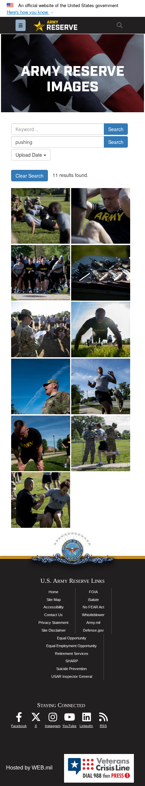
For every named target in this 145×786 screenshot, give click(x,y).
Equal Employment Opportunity (71, 646)
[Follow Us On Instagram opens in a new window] (52, 719)
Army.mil (93, 623)
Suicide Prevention (71, 669)
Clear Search (30, 175)
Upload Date (30, 154)
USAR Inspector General (71, 676)
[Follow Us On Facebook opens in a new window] (18, 719)
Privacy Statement (53, 623)
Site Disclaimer (53, 630)
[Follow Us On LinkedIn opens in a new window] (86, 719)
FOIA (93, 592)
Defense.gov (93, 630)
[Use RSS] (103, 719)
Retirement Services (71, 654)
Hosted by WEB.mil (29, 767)
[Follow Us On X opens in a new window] (35, 719)
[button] (31, 12)
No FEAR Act (93, 607)
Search (115, 129)
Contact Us (53, 615)
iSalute (93, 600)
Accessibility (54, 607)
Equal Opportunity (71, 638)
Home (53, 592)
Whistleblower (93, 615)
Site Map (54, 600)
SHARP (71, 661)
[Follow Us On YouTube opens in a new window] (69, 719)
